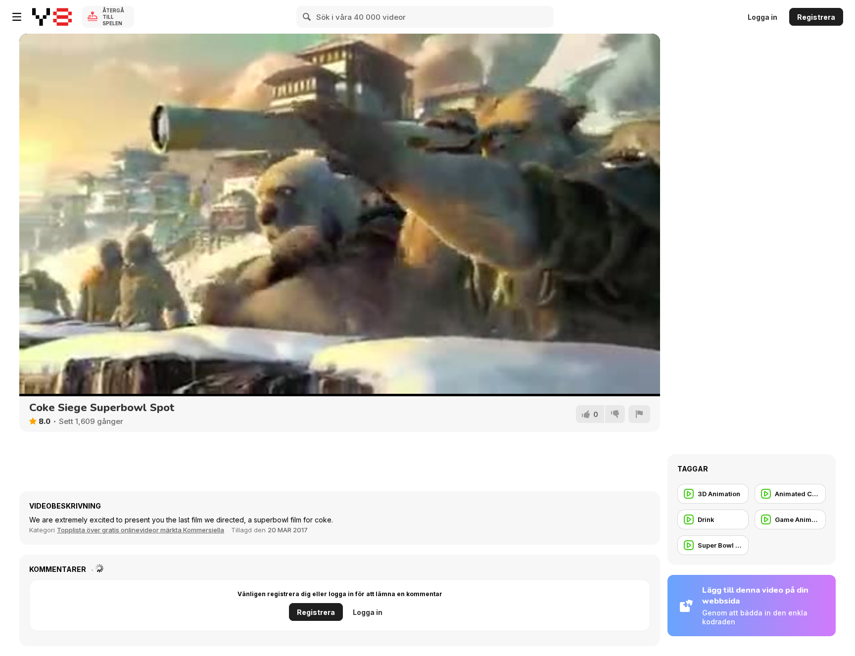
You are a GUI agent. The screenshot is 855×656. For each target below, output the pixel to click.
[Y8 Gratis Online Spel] (52, 17)
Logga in (762, 17)
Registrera (816, 17)
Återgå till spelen (113, 16)
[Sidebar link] (17, 17)
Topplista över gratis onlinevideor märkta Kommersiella (140, 530)
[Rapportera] (639, 414)
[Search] (307, 17)
